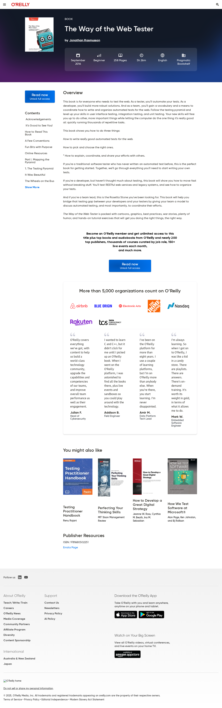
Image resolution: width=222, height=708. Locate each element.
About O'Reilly (14, 596)
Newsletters (51, 608)
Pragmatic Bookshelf (183, 62)
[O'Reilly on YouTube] (26, 577)
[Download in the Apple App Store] (125, 617)
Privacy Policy (53, 613)
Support (50, 596)
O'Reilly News (11, 613)
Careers (8, 608)
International (13, 651)
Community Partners (16, 624)
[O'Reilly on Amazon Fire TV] (127, 657)
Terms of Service (12, 699)
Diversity (9, 635)
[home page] (20, 4)
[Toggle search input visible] (217, 4)
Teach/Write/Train (15, 602)
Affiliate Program (14, 629)
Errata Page (70, 547)
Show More (32, 187)
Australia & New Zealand (19, 658)
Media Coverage (14, 619)
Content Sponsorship (17, 640)
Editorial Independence (54, 699)
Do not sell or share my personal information (28, 688)
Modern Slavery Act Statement (87, 699)
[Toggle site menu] (4, 4)
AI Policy (49, 619)
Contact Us (51, 602)
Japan (7, 664)
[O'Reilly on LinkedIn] (20, 577)
